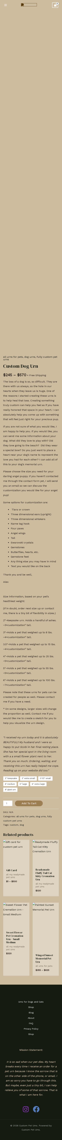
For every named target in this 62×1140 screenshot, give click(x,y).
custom (14, 825)
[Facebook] (36, 1109)
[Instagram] (25, 1109)
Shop (31, 1007)
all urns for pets (25, 816)
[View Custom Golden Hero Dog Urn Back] (8, 381)
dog (22, 825)
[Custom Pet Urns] (29, 5)
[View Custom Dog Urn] (8, 356)
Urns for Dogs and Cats (31, 1001)
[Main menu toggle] (5, 5)
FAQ (31, 1023)
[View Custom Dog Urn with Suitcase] (8, 394)
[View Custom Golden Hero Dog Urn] (8, 368)
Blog (31, 1012)
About (31, 1018)
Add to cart (29, 803)
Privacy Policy (31, 1028)
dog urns (29, 356)
